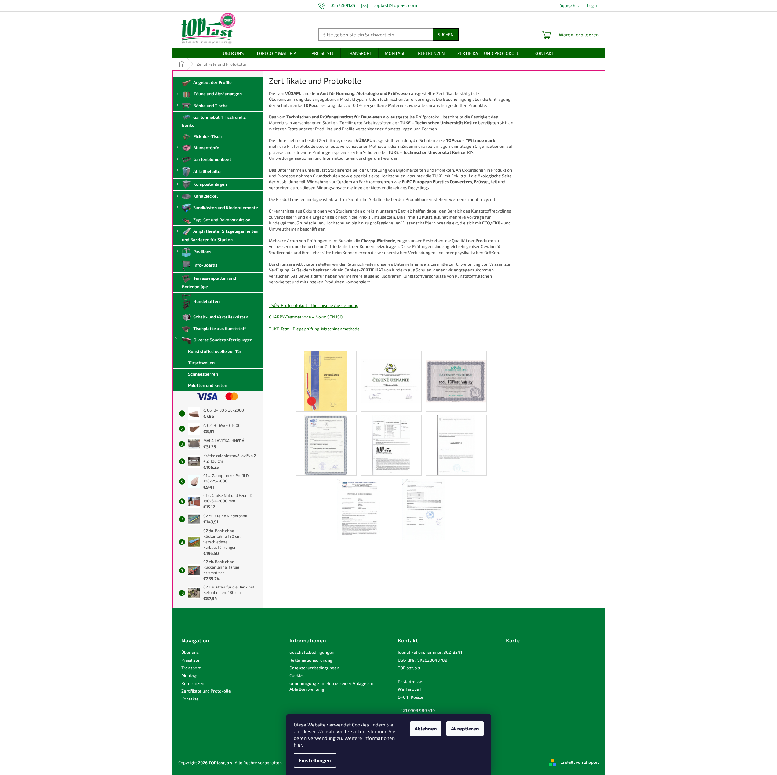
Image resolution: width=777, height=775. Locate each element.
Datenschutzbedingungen (314, 667)
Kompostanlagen (210, 184)
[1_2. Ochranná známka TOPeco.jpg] (325, 380)
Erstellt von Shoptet (580, 762)
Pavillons (202, 251)
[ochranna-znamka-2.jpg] (391, 444)
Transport (191, 667)
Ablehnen (426, 728)
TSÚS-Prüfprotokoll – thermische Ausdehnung (313, 305)
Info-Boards (205, 265)
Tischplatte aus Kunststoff (219, 328)
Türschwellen (201, 362)
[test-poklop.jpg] (358, 508)
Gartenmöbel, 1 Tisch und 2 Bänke (214, 121)
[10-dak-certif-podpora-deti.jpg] (456, 371)
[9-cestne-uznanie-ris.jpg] (391, 371)
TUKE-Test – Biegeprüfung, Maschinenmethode (314, 328)
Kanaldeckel (205, 195)
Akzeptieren (465, 728)
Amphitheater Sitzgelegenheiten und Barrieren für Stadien (220, 235)
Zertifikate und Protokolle (206, 690)
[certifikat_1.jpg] (325, 444)
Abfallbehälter (207, 171)
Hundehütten (206, 301)
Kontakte (190, 698)
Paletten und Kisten (207, 385)
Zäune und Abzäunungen (218, 93)
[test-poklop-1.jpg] (423, 508)
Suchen (446, 34)
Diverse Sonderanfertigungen (223, 339)
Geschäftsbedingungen (311, 652)
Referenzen (192, 683)
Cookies (296, 675)
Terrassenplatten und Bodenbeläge (209, 282)
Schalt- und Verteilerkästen (220, 316)
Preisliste (190, 660)
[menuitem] (233, 53)
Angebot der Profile (212, 82)
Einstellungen (315, 760)
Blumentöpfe (206, 147)
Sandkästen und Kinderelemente (225, 207)
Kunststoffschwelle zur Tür (214, 351)
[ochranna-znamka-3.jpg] (456, 444)
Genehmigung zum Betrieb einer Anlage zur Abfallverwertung (331, 686)
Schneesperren (203, 374)
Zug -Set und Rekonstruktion (221, 219)
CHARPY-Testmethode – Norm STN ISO (306, 316)
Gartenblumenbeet (212, 159)
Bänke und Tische (210, 105)
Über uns (190, 652)
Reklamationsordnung (310, 660)
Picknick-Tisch (207, 136)
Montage (190, 675)
